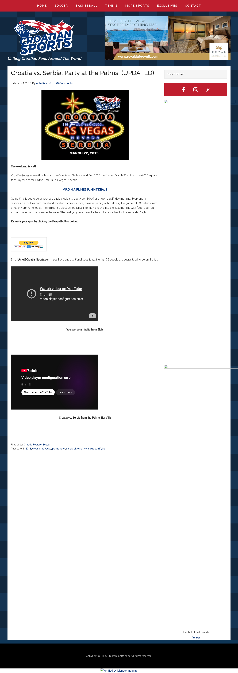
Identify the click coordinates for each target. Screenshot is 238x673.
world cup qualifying (94, 448)
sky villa (78, 448)
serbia (69, 448)
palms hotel (58, 448)
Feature (37, 444)
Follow (196, 637)
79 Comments (64, 83)
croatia (36, 448)
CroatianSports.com (119, 656)
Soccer (46, 444)
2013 (28, 448)
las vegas (46, 448)
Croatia (28, 444)
